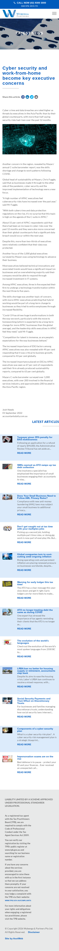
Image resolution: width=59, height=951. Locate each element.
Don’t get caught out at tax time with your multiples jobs (35, 527)
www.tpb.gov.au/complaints (18, 900)
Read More (24, 453)
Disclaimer (34, 932)
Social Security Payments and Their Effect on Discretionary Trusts (33, 700)
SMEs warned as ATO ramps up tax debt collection (36, 466)
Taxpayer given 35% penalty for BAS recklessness (34, 438)
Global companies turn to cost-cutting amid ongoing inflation (34, 555)
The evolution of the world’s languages (33, 641)
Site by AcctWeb (14, 938)
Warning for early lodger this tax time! (35, 583)
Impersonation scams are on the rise (35, 757)
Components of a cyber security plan (35, 729)
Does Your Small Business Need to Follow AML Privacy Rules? (36, 496)
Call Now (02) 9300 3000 (31, 4)
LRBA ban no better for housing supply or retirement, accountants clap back (36, 670)
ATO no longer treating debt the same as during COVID (35, 611)
